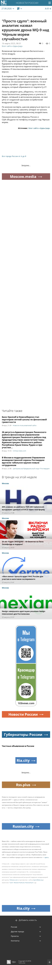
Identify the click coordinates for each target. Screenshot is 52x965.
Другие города (17, 931)
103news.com (13, 880)
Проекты (15, 936)
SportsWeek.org (38, 880)
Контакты (15, 940)
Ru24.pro (22, 882)
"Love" (11, 882)
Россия (14, 927)
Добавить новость (28, 920)
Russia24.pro (29, 882)
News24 (16, 882)
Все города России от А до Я (14, 156)
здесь (46, 857)
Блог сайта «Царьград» (12, 46)
